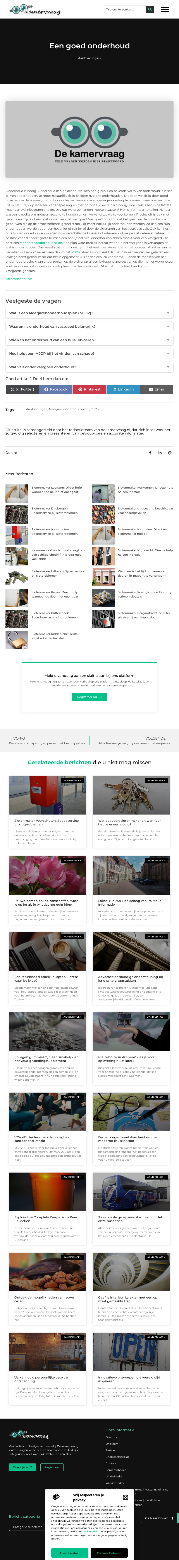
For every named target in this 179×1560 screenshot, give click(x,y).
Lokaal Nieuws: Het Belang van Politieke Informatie (130, 902)
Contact (111, 1463)
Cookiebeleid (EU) (117, 1456)
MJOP (76, 252)
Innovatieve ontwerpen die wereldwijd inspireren (129, 1379)
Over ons (111, 1437)
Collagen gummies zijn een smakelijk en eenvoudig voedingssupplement (46, 1059)
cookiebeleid (91, 1531)
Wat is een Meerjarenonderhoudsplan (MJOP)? (89, 313)
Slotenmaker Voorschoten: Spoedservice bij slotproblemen (46, 822)
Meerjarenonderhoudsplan (41, 243)
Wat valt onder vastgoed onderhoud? (89, 367)
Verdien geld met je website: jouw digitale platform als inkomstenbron (133, 1502)
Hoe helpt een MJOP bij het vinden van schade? (89, 353)
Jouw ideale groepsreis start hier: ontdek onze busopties (130, 1219)
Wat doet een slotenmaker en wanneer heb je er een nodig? (129, 822)
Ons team (112, 1443)
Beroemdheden (116, 1470)
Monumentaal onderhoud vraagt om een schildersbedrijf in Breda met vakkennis (58, 554)
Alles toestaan (70, 1553)
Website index (115, 1483)
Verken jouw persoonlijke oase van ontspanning (41, 1379)
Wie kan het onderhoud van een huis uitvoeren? (89, 340)
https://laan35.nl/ (19, 279)
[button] (125, 1497)
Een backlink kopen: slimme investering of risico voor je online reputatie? (137, 1491)
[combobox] (125, 9)
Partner (111, 1450)
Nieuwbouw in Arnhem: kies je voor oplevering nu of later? (126, 1059)
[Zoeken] (150, 9)
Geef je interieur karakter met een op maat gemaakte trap (127, 1299)
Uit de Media (114, 1476)
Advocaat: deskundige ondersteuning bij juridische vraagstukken (130, 979)
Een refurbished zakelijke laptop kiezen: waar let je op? (46, 979)
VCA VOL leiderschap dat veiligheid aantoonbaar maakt (42, 1139)
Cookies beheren (109, 1553)
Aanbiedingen (89, 58)
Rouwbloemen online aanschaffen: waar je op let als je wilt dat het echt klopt (46, 902)
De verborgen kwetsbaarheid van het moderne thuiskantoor (128, 1139)
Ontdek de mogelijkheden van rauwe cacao (44, 1299)
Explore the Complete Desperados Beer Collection (45, 1219)
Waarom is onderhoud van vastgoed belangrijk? (89, 326)
